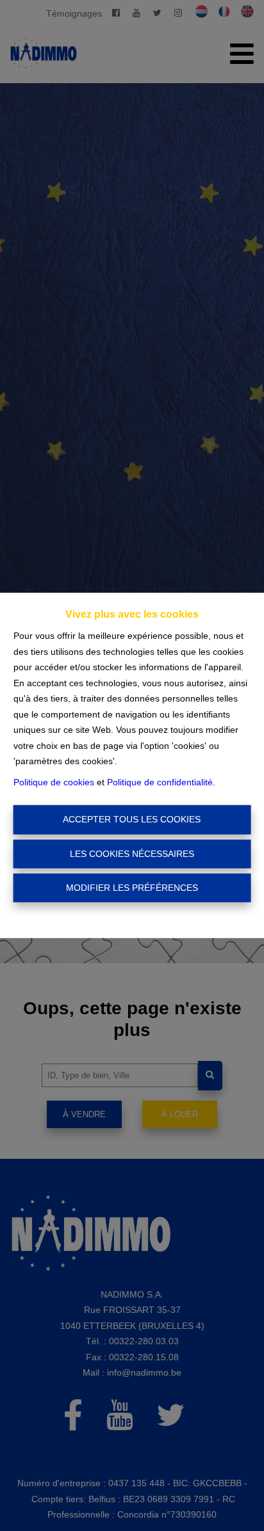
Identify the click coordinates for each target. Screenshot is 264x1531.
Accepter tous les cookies (132, 819)
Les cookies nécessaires (132, 854)
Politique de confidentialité (160, 782)
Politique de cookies (53, 782)
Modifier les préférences (132, 888)
